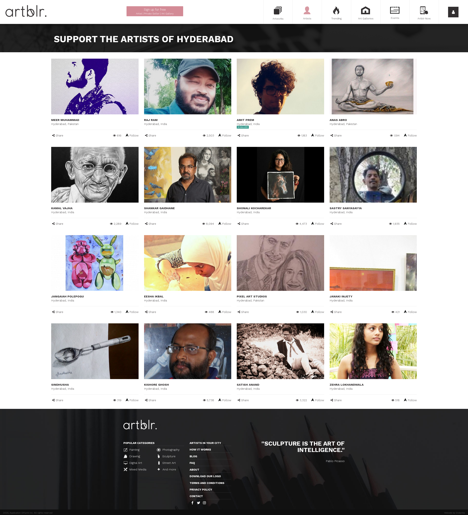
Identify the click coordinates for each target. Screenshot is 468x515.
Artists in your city (205, 443)
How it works (200, 449)
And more (169, 469)
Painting (133, 449)
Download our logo (205, 476)
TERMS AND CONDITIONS (207, 483)
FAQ (192, 463)
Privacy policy (201, 489)
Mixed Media (137, 469)
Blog (193, 456)
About (194, 469)
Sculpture (168, 456)
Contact (196, 496)
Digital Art (135, 463)
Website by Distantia (454, 513)
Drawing (134, 456)
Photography (170, 449)
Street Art (168, 463)
